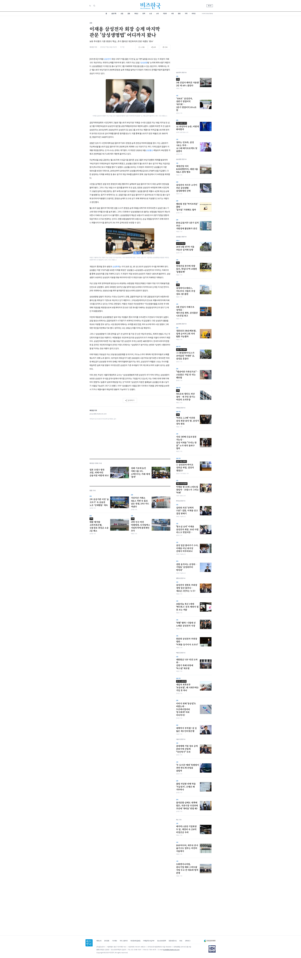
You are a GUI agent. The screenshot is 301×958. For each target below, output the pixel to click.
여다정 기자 (93, 47)
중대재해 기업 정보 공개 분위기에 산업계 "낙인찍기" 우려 (187, 749)
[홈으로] (89, 942)
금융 (128, 13)
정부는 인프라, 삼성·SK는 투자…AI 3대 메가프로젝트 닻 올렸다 (186, 146)
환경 (179, 13)
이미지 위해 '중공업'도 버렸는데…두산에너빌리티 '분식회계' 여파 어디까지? (186, 709)
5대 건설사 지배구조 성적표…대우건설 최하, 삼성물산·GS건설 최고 (187, 311)
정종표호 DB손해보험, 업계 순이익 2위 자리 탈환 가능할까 (186, 333)
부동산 (136, 13)
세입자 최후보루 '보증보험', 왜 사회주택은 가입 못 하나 (187, 686)
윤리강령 (106, 941)
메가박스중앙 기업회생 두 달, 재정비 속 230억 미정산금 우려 (186, 829)
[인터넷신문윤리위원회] (210, 940)
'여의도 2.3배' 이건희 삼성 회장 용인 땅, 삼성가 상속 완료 (187, 419)
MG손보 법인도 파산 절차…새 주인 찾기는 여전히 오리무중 (185, 395)
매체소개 (98, 941)
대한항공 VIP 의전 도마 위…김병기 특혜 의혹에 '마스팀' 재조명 (187, 664)
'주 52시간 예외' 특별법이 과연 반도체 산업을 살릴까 (187, 767)
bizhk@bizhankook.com (171, 950)
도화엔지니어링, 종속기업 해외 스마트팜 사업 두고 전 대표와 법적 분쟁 (187, 868)
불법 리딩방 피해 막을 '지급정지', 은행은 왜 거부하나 (186, 786)
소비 (157, 13)
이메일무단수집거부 (148, 941)
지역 (186, 13)
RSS (181, 941)
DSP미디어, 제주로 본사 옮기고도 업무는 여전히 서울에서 (187, 848)
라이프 (194, 13)
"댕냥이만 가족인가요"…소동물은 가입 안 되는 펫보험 (187, 374)
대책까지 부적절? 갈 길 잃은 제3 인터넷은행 (186, 729)
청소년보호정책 (161, 941)
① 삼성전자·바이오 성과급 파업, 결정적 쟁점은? (185, 466)
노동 (150, 13)
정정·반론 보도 (173, 941)
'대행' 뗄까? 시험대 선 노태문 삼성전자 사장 (186, 624)
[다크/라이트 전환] (90, 5)
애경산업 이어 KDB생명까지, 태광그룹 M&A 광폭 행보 (187, 169)
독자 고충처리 (124, 941)
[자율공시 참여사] (212, 949)
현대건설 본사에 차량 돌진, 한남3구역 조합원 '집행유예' (186, 267)
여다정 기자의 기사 (96, 463)
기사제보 (114, 941)
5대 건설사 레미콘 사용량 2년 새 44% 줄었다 (187, 82)
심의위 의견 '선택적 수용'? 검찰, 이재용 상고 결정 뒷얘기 (187, 510)
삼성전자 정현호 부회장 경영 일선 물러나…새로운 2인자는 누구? (186, 588)
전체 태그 (187, 941)
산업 (122, 13)
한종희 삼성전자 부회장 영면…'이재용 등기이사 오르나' (187, 641)
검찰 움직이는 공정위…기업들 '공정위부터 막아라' (186, 567)
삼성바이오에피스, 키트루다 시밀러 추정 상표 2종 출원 (185, 289)
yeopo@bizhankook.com (98, 414)
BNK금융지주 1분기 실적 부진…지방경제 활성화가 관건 (187, 225)
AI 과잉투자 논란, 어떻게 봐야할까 (187, 126)
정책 (143, 13)
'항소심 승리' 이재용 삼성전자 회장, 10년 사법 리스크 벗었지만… (187, 529)
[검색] (94, 5)
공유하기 (131, 400)
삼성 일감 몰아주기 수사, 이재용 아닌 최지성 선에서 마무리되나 (187, 548)
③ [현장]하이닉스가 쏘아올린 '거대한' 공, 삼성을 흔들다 (185, 354)
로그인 (209, 6)
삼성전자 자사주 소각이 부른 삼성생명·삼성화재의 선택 (186, 188)
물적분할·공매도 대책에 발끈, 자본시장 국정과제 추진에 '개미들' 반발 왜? (187, 805)
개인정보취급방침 (135, 941)
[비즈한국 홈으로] (150, 5)
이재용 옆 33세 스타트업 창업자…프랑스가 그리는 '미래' (187, 488)
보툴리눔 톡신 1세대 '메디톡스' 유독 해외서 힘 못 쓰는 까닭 (187, 606)
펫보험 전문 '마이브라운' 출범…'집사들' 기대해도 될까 (187, 206)
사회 (172, 13)
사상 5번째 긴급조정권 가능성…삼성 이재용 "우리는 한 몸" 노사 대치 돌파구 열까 (186, 442)
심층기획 (113, 13)
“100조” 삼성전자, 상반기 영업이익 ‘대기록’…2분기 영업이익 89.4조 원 (186, 104)
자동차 (165, 13)
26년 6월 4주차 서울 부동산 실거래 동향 (185, 247)
